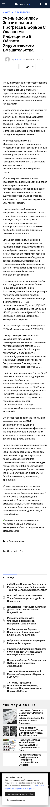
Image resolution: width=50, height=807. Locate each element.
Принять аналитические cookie (20, 794)
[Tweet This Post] (21, 66)
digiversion (20, 59)
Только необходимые (16, 800)
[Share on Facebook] (16, 66)
